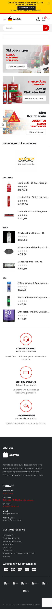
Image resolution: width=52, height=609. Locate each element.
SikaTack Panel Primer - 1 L (31, 233)
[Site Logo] (14, 19)
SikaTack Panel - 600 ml (30, 261)
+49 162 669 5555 (11, 506)
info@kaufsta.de (10, 513)
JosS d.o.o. (8, 493)
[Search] (46, 28)
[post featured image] (9, 187)
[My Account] (38, 19)
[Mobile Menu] (5, 19)
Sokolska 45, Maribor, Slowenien (18, 500)
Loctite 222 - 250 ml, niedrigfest (34, 183)
